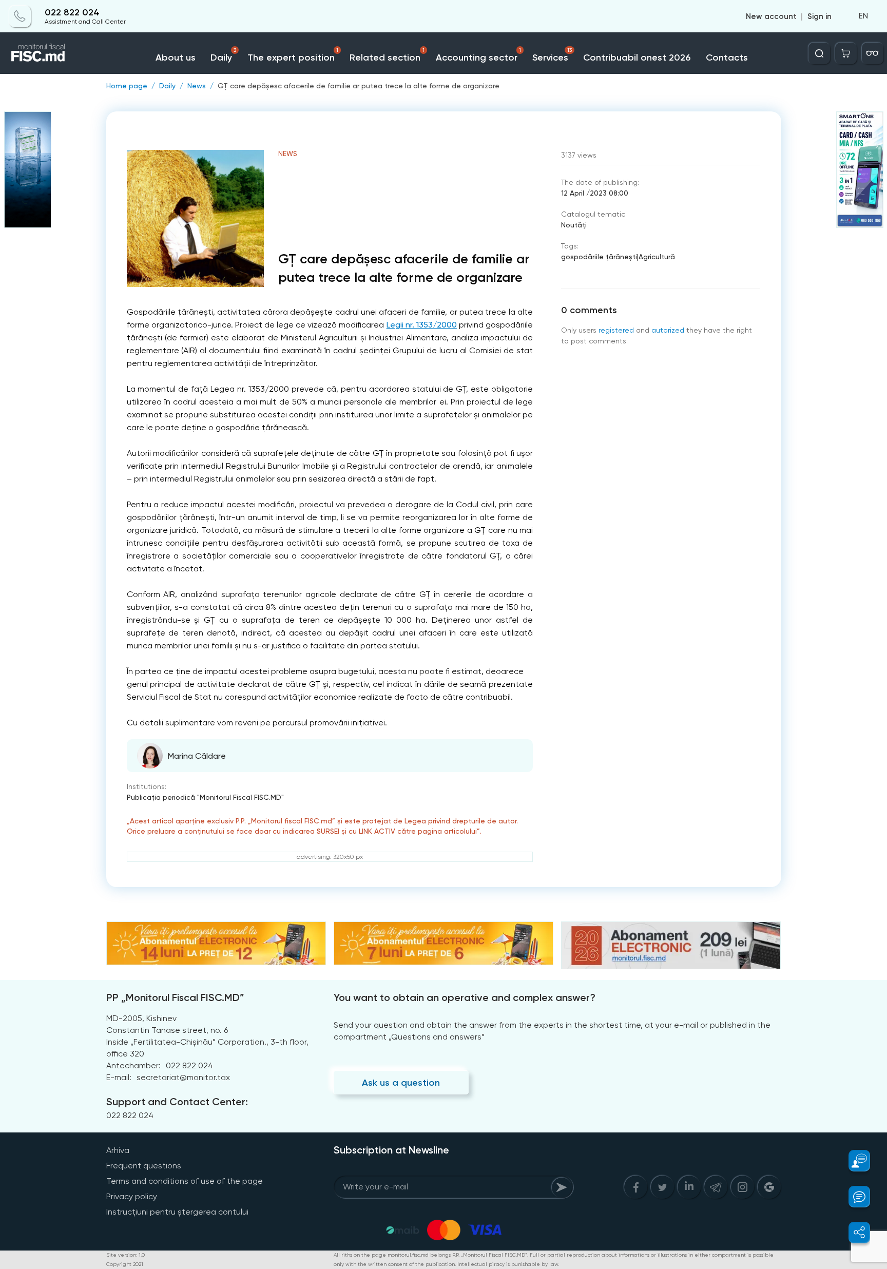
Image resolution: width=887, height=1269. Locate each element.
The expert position (292, 55)
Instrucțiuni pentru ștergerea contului (177, 1212)
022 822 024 (72, 12)
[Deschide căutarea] (819, 53)
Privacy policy (131, 1196)
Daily (223, 55)
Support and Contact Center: (177, 1101)
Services (552, 55)
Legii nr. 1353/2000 (422, 325)
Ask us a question (401, 1082)
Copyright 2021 (124, 1264)
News (196, 85)
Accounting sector (478, 55)
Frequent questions (143, 1165)
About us (176, 57)
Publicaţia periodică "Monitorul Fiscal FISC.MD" (205, 797)
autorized (667, 330)
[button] (853, 1161)
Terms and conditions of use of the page (184, 1181)
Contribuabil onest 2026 (636, 57)
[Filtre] (872, 53)
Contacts (727, 57)
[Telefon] (20, 16)
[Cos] (846, 53)
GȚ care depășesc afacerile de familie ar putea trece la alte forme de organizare (358, 85)
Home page (126, 85)
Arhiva (117, 1150)
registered (616, 330)
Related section (387, 55)
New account (771, 16)
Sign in (819, 16)
